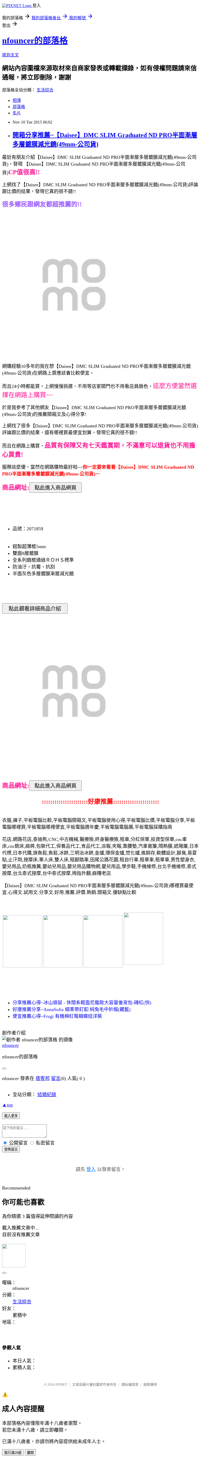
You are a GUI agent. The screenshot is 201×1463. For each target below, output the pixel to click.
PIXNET (61, 1384)
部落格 (19, 106)
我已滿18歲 (12, 1453)
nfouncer (10, 1045)
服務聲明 (150, 1384)
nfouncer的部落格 (35, 40)
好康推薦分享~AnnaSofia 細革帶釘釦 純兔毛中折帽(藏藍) (72, 1009)
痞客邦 (43, 1078)
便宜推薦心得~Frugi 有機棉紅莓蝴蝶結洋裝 (57, 1016)
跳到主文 (10, 55)
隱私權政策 (129, 1384)
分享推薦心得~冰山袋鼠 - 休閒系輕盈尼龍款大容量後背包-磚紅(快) (82, 1002)
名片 (17, 113)
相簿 (17, 100)
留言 (55, 1078)
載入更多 (11, 1116)
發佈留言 (11, 1149)
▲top (7, 1104)
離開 (30, 1453)
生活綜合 (45, 90)
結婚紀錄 (46, 1094)
